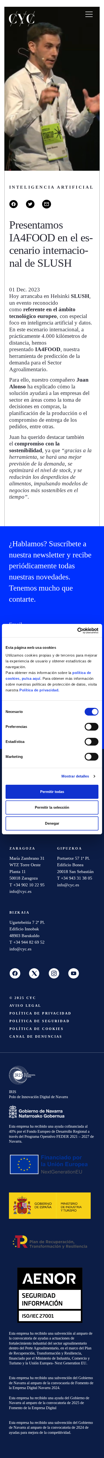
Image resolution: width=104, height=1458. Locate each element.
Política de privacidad (40, 1013)
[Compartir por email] (50, 207)
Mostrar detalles (75, 776)
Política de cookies (36, 1029)
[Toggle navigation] (89, 14)
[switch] (91, 727)
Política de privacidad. (39, 690)
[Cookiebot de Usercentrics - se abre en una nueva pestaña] (77, 631)
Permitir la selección (52, 807)
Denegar (52, 823)
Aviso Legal (25, 1005)
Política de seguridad (39, 1021)
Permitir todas (52, 792)
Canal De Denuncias (35, 1036)
